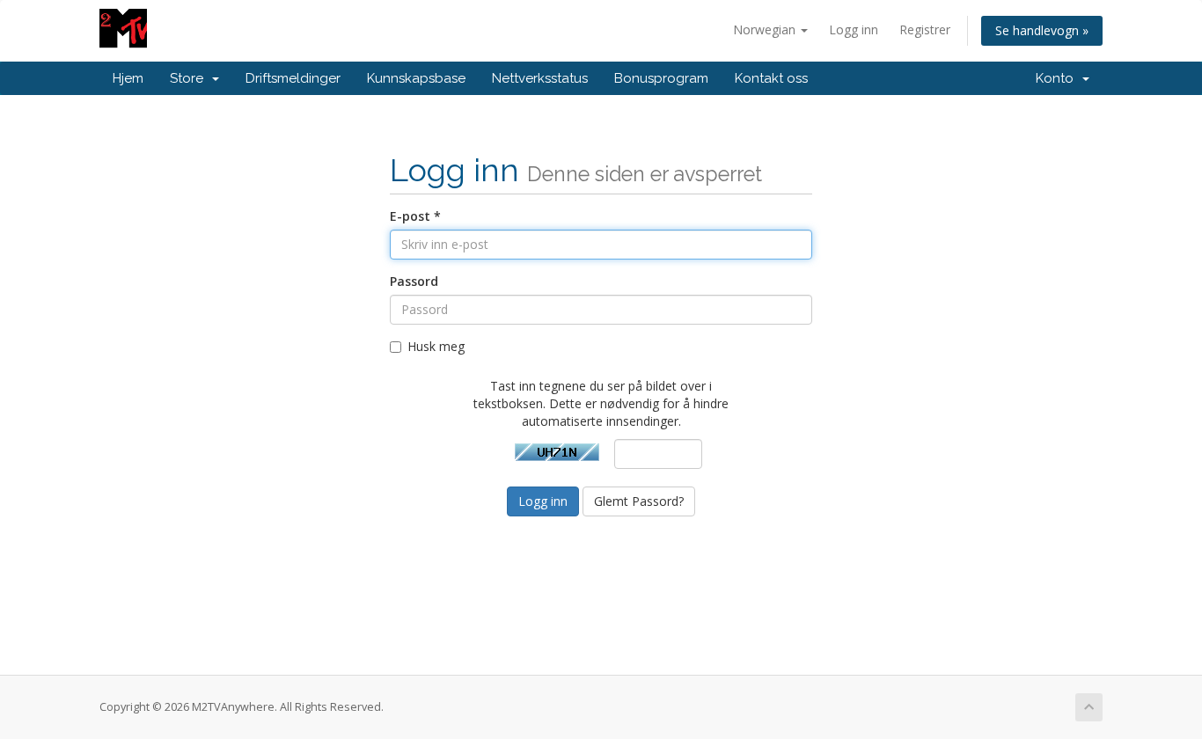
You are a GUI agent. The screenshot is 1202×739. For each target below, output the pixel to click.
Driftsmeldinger (293, 78)
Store (190, 78)
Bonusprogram (661, 78)
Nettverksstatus (540, 78)
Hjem (128, 78)
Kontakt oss (771, 78)
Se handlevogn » (1041, 30)
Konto (1058, 78)
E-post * (415, 216)
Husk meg (436, 346)
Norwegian (766, 29)
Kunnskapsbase (416, 78)
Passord (414, 281)
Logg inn (853, 29)
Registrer (924, 29)
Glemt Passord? (639, 501)
